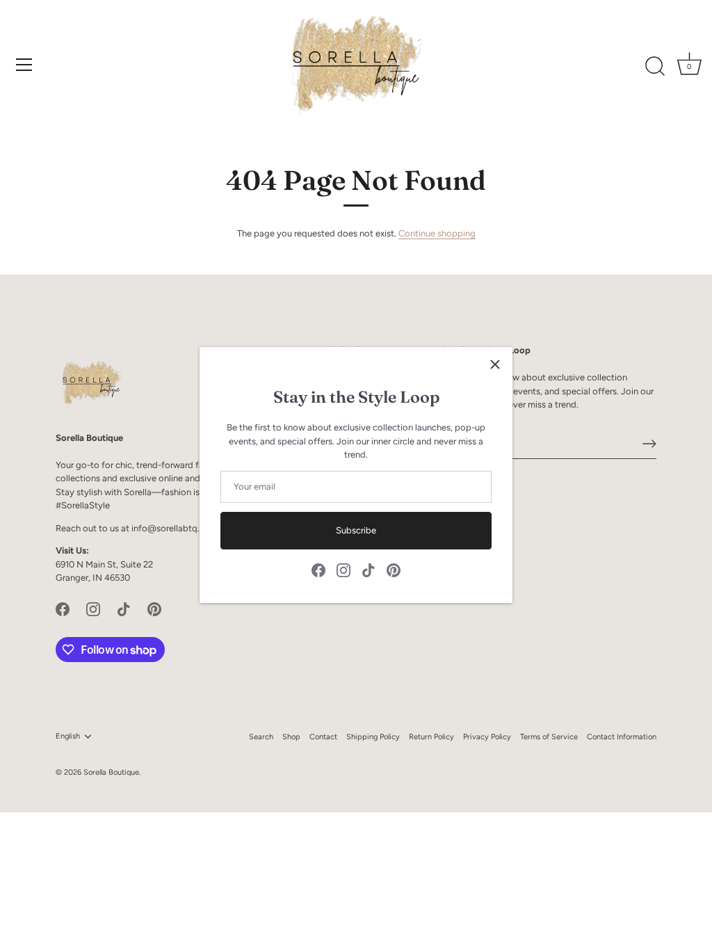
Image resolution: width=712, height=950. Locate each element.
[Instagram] (343, 570)
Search (261, 736)
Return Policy (431, 736)
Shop (291, 736)
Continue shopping (437, 233)
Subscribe (356, 530)
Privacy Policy (487, 736)
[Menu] (24, 64)
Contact (323, 736)
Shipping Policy (373, 736)
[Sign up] (649, 444)
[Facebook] (318, 570)
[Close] (495, 364)
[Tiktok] (368, 570)
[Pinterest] (393, 570)
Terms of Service (549, 736)
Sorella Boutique (111, 772)
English (68, 736)
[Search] (655, 66)
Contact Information (621, 736)
